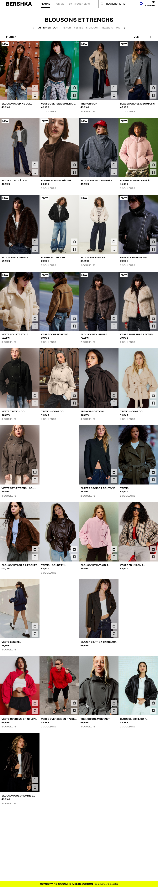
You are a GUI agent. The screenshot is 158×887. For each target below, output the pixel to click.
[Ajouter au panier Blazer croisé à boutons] (153, 88)
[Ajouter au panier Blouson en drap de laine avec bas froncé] (35, 859)
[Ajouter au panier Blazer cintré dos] (35, 165)
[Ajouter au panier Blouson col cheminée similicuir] (35, 780)
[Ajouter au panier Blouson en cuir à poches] (35, 549)
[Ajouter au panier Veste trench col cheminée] (35, 395)
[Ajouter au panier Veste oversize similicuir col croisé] (74, 88)
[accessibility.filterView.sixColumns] (150, 37)
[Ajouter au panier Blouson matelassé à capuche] (153, 165)
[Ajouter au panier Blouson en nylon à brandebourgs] (114, 549)
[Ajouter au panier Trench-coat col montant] (74, 395)
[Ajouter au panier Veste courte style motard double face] (153, 241)
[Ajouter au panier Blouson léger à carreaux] (74, 472)
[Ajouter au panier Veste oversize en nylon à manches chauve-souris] (35, 703)
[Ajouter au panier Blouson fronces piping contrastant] (153, 859)
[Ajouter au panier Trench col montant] (114, 703)
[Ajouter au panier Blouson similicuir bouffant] (153, 703)
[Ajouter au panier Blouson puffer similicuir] (74, 626)
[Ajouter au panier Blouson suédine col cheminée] (35, 88)
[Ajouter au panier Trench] (153, 472)
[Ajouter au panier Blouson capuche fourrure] (74, 241)
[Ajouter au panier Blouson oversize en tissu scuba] (74, 859)
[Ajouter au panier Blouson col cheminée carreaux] (114, 165)
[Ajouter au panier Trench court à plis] (114, 859)
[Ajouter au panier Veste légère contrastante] (35, 626)
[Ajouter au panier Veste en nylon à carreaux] (153, 549)
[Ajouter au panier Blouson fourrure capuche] (35, 241)
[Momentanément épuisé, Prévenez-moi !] (35, 472)
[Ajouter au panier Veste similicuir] (74, 780)
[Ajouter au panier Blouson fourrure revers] (114, 318)
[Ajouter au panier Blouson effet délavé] (74, 165)
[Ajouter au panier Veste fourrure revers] (153, 318)
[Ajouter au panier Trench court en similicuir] (74, 549)
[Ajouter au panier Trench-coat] (114, 88)
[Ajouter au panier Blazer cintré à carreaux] (114, 626)
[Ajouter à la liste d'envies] (35, 95)
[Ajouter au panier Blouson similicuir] (114, 780)
